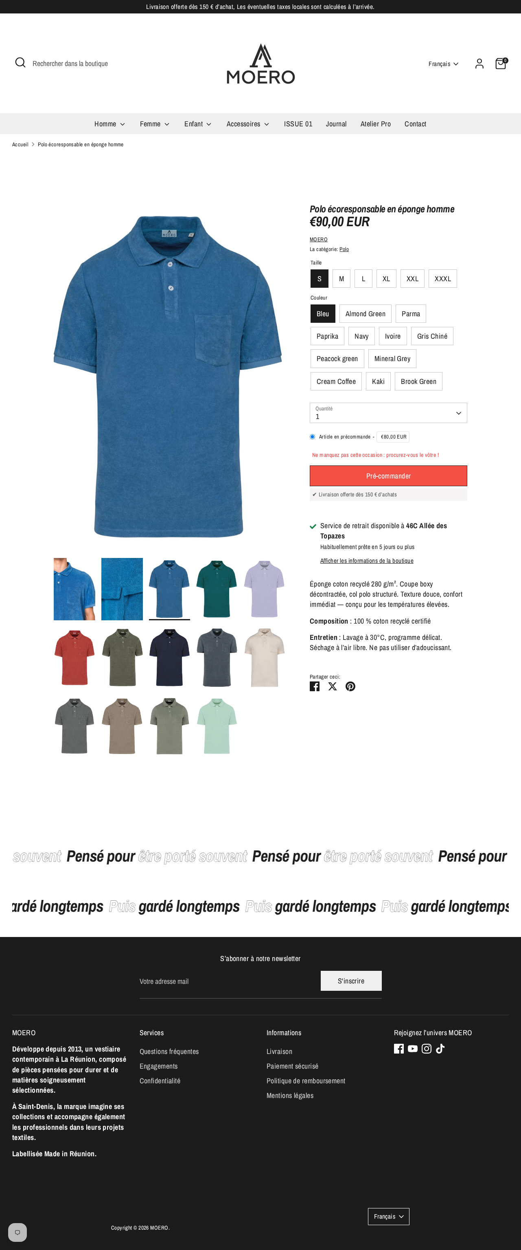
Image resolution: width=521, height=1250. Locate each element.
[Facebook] (399, 1049)
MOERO (319, 239)
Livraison (279, 1051)
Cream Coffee (336, 381)
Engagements (159, 1066)
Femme (151, 124)
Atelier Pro (376, 124)
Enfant (194, 124)
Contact (415, 124)
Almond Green (365, 314)
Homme (106, 124)
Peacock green (337, 359)
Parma (411, 314)
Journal (336, 124)
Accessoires (244, 124)
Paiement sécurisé (293, 1066)
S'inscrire (351, 981)
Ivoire (393, 336)
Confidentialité (160, 1081)
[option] (170, 380)
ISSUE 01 (298, 124)
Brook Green (418, 381)
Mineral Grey (392, 359)
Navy (362, 336)
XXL (412, 279)
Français (439, 64)
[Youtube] (413, 1049)
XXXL (443, 279)
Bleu (323, 314)
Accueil (20, 144)
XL (386, 279)
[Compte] (479, 63)
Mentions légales (290, 1095)
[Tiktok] (440, 1049)
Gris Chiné (432, 336)
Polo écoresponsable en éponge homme (81, 144)
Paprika (327, 336)
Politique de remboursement (306, 1081)
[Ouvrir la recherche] (20, 62)
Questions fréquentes (169, 1051)
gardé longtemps (185, 906)
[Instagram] (426, 1049)
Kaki (378, 381)
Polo (344, 249)
